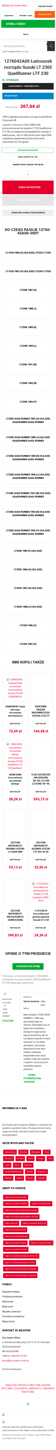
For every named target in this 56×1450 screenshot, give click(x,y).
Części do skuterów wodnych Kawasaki (21, 1269)
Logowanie (8, 16)
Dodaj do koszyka (30, 187)
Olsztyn (41, 1158)
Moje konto (7, 1306)
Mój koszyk (7, 1301)
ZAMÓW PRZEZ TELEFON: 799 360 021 (28, 165)
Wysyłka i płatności (11, 1311)
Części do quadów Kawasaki (16, 1236)
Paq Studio (21, 1438)
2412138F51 (7, 1388)
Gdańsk (30, 1172)
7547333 (22, 1385)
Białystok (8, 1178)
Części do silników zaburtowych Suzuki (21, 1210)
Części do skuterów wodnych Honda (20, 1262)
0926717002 (28, 1392)
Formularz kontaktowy (13, 1316)
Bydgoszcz (41, 1172)
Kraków (19, 1178)
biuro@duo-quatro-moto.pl (15, 1360)
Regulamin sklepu (11, 1291)
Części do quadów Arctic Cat (34, 1223)
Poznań (20, 1158)
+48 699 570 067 (45, 6)
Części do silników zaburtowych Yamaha (21, 1217)
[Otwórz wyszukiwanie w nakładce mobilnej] (28, 46)
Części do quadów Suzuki (41, 1243)
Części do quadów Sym (41, 1204)
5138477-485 (33, 1385)
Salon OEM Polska (43, 1435)
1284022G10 (34, 1388)
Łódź (50, 1158)
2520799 (45, 1385)
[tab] (28, 231)
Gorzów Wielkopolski (13, 1172)
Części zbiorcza (11, 1223)
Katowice (28, 1165)
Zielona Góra (10, 1152)
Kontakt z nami (26, 16)
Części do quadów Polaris (15, 1243)
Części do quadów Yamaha (16, 1249)
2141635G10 (20, 1388)
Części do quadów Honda (15, 1230)
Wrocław (23, 1152)
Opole (30, 1158)
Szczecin (8, 1158)
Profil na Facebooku (12, 1369)
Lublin (7, 1165)
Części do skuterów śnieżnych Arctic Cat (21, 1256)
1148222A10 (48, 1388)
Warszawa (36, 1152)
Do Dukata (28, 1435)
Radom (30, 1178)
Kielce (17, 1165)
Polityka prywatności (12, 1296)
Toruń (46, 1152)
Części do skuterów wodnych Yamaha (20, 1275)
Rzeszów (41, 1178)
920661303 (11, 1385)
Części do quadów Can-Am (16, 1197)
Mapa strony (8, 1321)
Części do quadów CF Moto (16, 1204)
